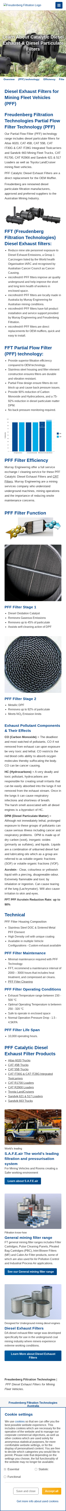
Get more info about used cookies (37, 1501)
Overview (9, 79)
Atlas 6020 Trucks (19, 1060)
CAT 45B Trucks (18, 1065)
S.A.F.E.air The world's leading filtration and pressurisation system (32, 1159)
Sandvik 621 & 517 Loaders (25, 1096)
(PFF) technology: (29, 79)
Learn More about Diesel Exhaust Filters (33, 1355)
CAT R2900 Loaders (21, 1087)
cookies (20, 1421)
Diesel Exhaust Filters (24, 1328)
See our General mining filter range (31, 1271)
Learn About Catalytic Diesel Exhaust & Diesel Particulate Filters (33, 43)
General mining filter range (28, 1238)
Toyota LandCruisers (21, 1091)
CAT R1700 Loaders (21, 1082)
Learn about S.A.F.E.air (23, 1181)
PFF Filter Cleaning (20, 981)
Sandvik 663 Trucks (20, 1100)
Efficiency (49, 79)
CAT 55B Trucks (18, 1069)
